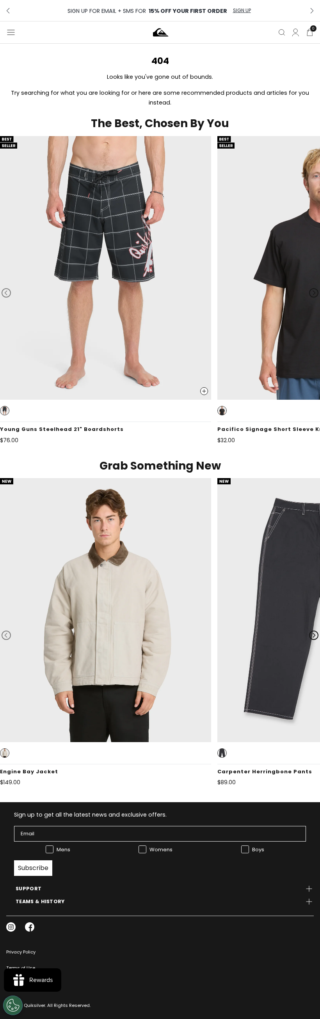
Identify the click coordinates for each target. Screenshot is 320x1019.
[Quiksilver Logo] (161, 32)
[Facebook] (29, 927)
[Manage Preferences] (13, 1005)
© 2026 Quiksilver (25, 1005)
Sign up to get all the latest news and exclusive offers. (90, 815)
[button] (4, 410)
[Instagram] (11, 927)
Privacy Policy (21, 952)
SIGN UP (242, 10)
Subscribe (33, 867)
